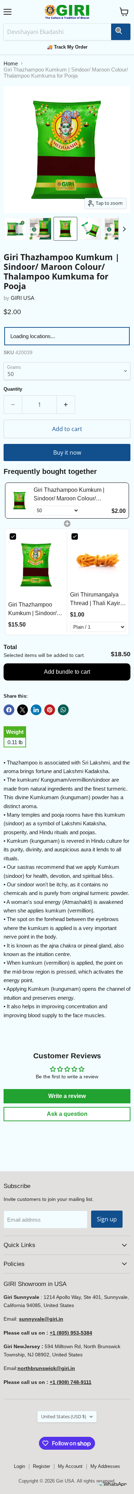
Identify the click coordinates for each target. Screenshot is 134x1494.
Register (41, 1466)
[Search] (120, 32)
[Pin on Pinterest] (49, 709)
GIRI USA (22, 298)
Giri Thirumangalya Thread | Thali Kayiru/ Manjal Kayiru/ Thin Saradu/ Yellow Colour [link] (97, 600)
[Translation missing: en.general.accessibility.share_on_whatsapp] (63, 709)
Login (19, 1466)
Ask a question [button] (67, 1114)
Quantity (13, 389)
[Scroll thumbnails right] (124, 229)
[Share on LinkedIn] (36, 709)
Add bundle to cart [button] (67, 672)
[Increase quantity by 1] (66, 404)
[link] (19, 500)
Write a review (67, 1096)
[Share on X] (22, 709)
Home (11, 63)
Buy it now (67, 452)
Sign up (107, 1219)
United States (63, 1416)
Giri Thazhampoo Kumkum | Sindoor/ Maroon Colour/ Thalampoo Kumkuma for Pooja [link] (74, 495)
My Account (70, 1466)
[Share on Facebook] (9, 709)
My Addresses (105, 1466)
